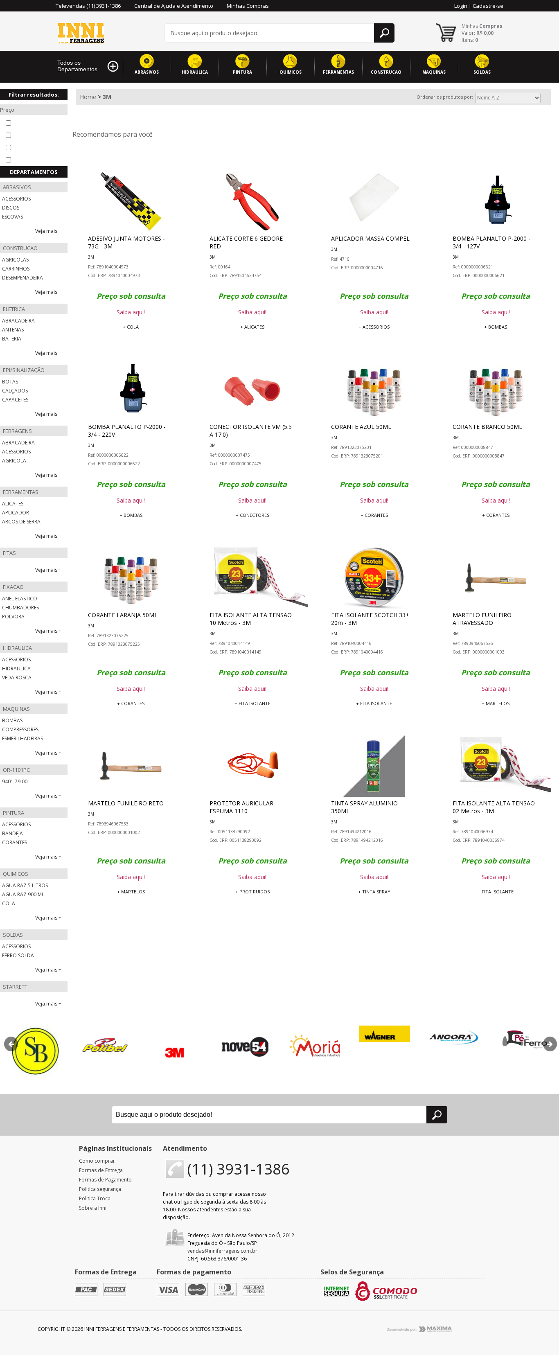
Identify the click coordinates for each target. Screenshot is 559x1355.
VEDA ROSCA (17, 677)
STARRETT (14, 986)
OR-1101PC (16, 769)
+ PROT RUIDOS (252, 891)
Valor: (478, 32)
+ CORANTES (374, 515)
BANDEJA (12, 833)
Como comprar (97, 1160)
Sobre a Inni (92, 1207)
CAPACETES (15, 399)
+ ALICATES (252, 327)
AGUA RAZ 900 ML (23, 894)
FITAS (9, 553)
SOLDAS (482, 72)
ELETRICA (13, 309)
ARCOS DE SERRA (21, 521)
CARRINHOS (15, 268)
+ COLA (131, 327)
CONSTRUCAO (386, 72)
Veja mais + (48, 231)
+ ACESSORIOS (374, 327)
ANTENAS (13, 329)
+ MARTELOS (495, 703)
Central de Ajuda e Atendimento (173, 5)
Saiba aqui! (131, 312)
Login (460, 5)
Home (88, 97)
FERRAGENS (17, 431)
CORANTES (14, 842)
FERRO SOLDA (18, 955)
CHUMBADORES (20, 607)
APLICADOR (15, 512)
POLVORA (13, 616)
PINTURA (242, 72)
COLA (8, 903)
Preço (7, 109)
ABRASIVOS (147, 72)
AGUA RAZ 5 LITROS (25, 885)
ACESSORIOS (16, 198)
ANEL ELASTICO (19, 598)
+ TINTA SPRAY (374, 891)
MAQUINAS (434, 72)
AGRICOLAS (15, 259)
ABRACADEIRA (18, 320)
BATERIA (11, 338)
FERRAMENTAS (338, 72)
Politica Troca (94, 1198)
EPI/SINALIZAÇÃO (23, 370)
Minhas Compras (248, 5)
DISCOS (10, 207)
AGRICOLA (14, 460)
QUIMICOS (291, 72)
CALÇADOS (15, 390)
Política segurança (100, 1189)
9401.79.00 (14, 781)
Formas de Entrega (101, 1170)
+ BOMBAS (495, 327)
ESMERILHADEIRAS (22, 738)
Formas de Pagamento (105, 1179)
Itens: (470, 39)
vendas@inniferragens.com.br (222, 1250)
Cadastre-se (488, 5)
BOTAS (10, 381)
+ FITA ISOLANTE (252, 703)
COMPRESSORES (20, 729)
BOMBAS (12, 720)
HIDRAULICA (195, 72)
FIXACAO (13, 587)
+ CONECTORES (252, 515)
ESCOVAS (12, 216)
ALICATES (12, 503)
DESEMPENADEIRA (22, 277)
